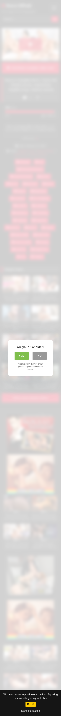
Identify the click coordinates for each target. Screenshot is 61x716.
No (39, 356)
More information (30, 711)
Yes (21, 356)
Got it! (30, 704)
